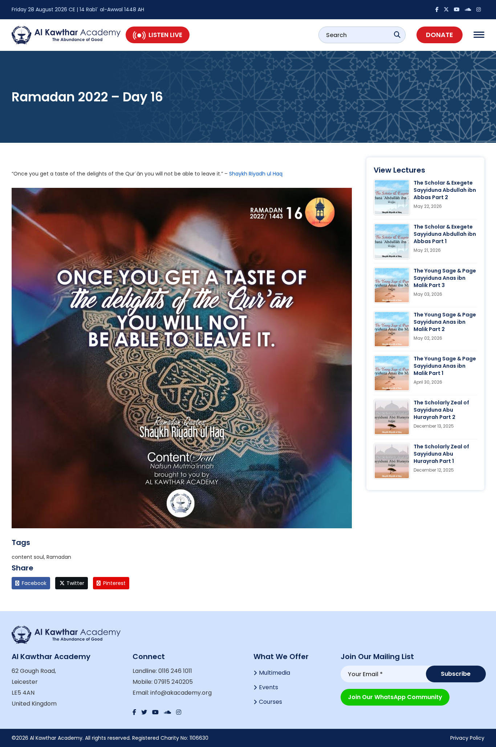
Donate (439, 34)
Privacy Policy (467, 738)
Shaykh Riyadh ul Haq (255, 173)
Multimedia (274, 673)
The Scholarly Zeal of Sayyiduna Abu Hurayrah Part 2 (441, 410)
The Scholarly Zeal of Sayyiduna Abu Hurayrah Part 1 (441, 454)
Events (268, 687)
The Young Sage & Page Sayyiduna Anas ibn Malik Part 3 (445, 278)
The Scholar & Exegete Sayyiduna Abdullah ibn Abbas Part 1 (445, 234)
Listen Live (165, 35)
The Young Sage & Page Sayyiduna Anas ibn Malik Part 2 (445, 322)
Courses (270, 702)
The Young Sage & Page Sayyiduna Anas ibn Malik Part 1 (445, 366)
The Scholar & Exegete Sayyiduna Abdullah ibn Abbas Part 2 (445, 190)
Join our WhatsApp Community (395, 697)
